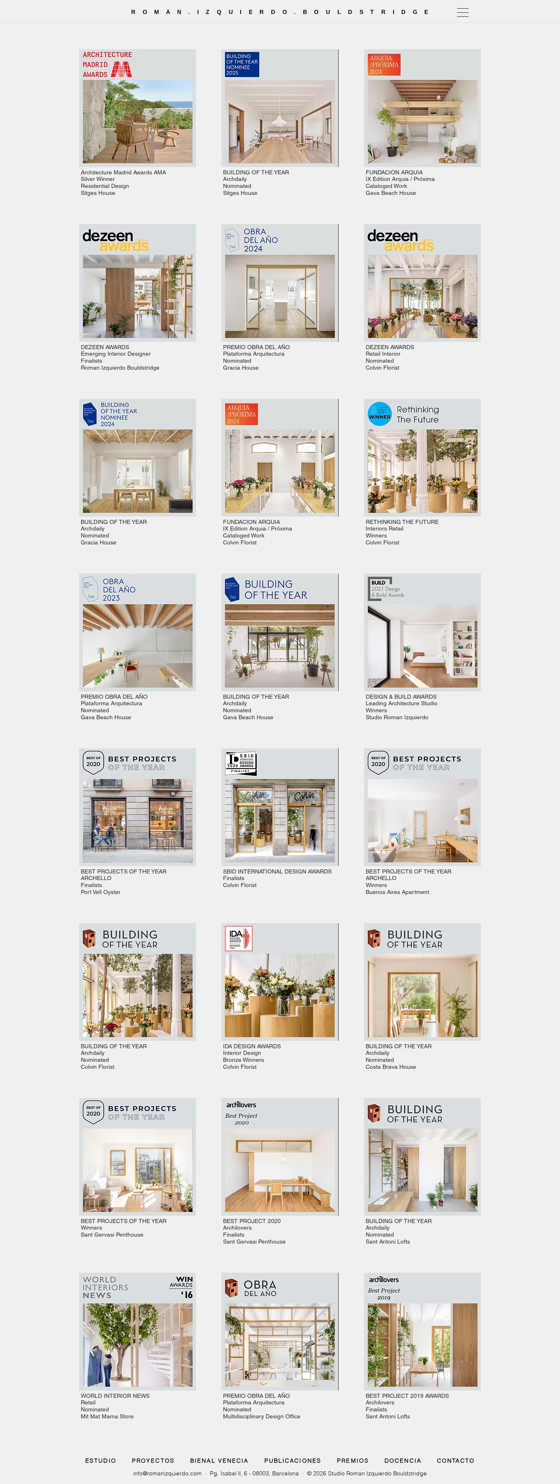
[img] (137, 124)
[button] (463, 12)
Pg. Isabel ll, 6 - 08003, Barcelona (254, 1473)
